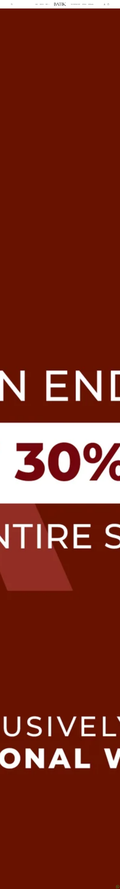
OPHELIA (84, 4)
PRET (47, 4)
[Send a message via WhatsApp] (117, 886)
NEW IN (42, 4)
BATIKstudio (91, 4)
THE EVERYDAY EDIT (75, 4)
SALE (36, 4)
